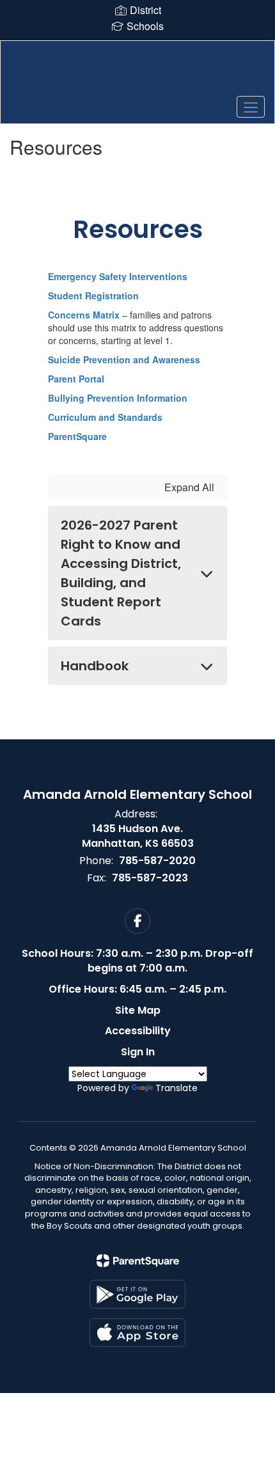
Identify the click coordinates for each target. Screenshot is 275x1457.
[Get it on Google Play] (137, 1294)
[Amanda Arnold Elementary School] (138, 72)
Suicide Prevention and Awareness (124, 359)
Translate (176, 1088)
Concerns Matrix (84, 314)
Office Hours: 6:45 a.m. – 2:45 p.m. (137, 989)
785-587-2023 (150, 877)
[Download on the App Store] (137, 1332)
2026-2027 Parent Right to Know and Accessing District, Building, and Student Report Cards (121, 573)
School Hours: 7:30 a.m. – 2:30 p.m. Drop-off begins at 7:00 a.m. (137, 960)
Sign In (138, 1051)
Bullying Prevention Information (117, 397)
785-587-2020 (157, 860)
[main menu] (251, 107)
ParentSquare (77, 436)
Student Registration (93, 295)
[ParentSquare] (137, 1260)
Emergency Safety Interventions (117, 276)
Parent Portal (76, 378)
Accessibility (138, 1030)
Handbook (95, 666)
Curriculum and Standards (105, 417)
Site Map (138, 1010)
